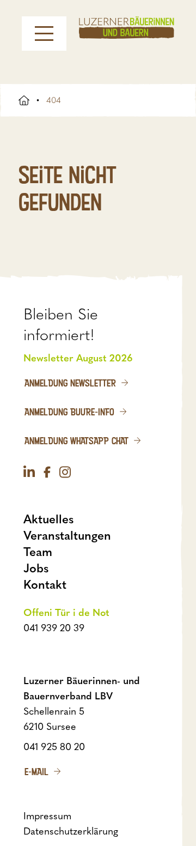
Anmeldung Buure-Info (69, 412)
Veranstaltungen (67, 535)
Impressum (47, 816)
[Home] (126, 27)
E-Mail (36, 771)
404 (53, 100)
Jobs (35, 568)
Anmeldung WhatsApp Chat (76, 440)
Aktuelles (48, 519)
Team (37, 552)
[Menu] (44, 33)
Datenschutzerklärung (70, 831)
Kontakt (44, 584)
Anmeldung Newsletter (70, 383)
